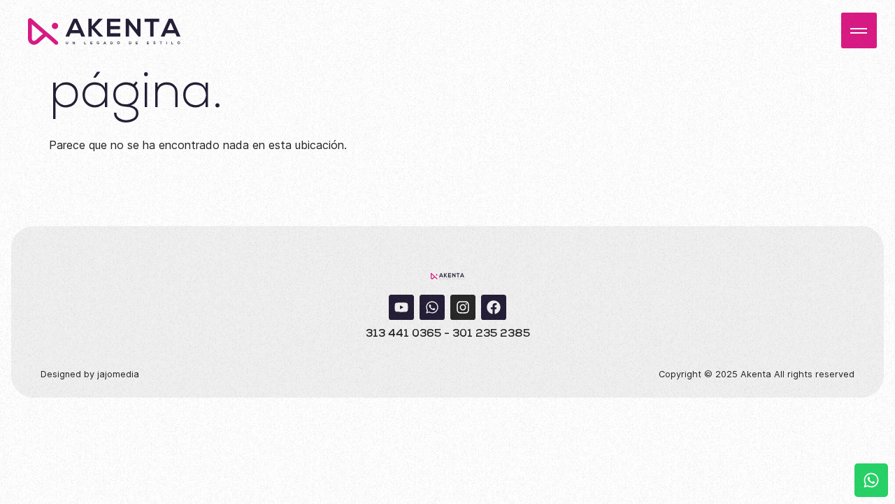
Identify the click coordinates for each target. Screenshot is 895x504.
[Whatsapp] (432, 307)
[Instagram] (462, 307)
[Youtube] (401, 307)
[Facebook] (493, 307)
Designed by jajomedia (90, 374)
